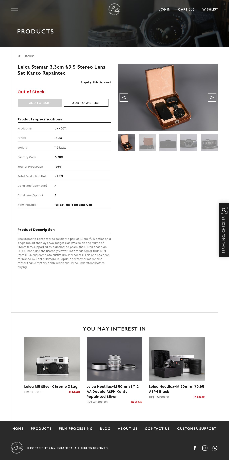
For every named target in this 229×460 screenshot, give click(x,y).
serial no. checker (224, 234)
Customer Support (197, 429)
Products (41, 429)
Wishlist (210, 9)
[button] (212, 97)
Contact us (157, 429)
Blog (105, 429)
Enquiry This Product (96, 82)
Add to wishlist (86, 103)
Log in (164, 9)
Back (29, 56)
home (17, 429)
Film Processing (76, 429)
